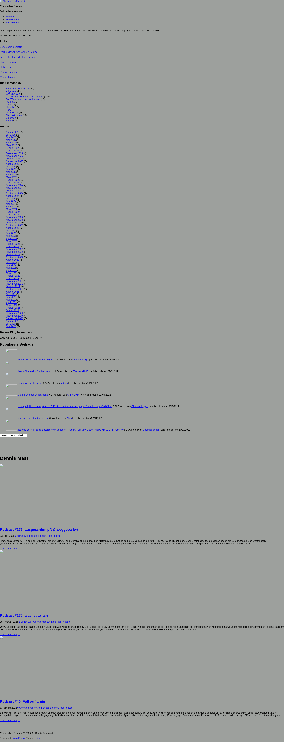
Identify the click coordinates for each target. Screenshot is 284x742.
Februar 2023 (13, 244)
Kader (9, 110)
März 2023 (11, 241)
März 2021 (11, 305)
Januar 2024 (12, 214)
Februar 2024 (13, 212)
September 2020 (14, 318)
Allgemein (11, 91)
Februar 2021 (13, 308)
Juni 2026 (11, 137)
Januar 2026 (12, 150)
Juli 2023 (11, 230)
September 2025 (14, 161)
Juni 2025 (11, 169)
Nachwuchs (12, 112)
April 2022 (11, 270)
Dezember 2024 (14, 185)
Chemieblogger (8, 77)
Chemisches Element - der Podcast (42, 536)
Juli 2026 (11, 134)
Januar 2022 (12, 278)
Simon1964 (73, 394)
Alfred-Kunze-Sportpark (18, 88)
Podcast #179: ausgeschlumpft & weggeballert (39, 530)
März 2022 (11, 273)
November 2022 (14, 252)
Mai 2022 (11, 268)
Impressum (12, 22)
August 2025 (12, 164)
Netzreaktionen (14, 115)
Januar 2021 (12, 310)
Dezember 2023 (14, 217)
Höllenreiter (6, 67)
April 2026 (11, 142)
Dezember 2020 (14, 313)
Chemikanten (13, 94)
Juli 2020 (11, 323)
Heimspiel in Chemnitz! (30, 383)
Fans (8, 104)
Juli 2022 (11, 262)
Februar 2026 (13, 148)
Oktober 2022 (13, 254)
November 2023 (14, 220)
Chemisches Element (11, 6)
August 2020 (12, 321)
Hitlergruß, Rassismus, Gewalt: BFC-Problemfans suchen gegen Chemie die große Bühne (65, 406)
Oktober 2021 (13, 286)
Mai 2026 (11, 140)
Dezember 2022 (14, 249)
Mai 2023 (11, 236)
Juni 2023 (11, 233)
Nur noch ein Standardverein (33, 418)
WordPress (19, 738)
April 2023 (11, 238)
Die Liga (10, 102)
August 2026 (12, 132)
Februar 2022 (13, 276)
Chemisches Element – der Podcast (24, 96)
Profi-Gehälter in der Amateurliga (35, 359)
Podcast (10, 16)
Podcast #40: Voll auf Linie (22, 701)
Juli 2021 (11, 294)
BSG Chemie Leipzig (11, 47)
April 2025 (11, 174)
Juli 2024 (11, 198)
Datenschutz (13, 19)
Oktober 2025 (13, 158)
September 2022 (14, 257)
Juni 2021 (11, 297)
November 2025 (14, 156)
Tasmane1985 (80, 371)
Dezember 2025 (14, 153)
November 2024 (14, 188)
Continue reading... (10, 548)
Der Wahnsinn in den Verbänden (23, 99)
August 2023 (12, 228)
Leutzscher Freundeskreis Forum (17, 57)
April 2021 (11, 302)
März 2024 (11, 209)
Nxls (69, 418)
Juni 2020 (11, 326)
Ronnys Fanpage (9, 72)
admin (64, 383)
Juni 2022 (11, 265)
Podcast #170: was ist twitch (24, 615)
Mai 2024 (11, 204)
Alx (38, 738)
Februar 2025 (13, 180)
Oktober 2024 (13, 190)
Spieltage (11, 118)
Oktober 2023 (13, 222)
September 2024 (14, 193)
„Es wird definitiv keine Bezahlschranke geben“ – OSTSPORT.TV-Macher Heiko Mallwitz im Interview (71, 430)
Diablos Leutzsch (9, 62)
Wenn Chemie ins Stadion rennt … (36, 371)
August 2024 (12, 196)
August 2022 (12, 260)
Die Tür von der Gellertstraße (33, 394)
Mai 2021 (11, 300)
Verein (9, 120)
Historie (10, 107)
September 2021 (14, 289)
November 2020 (14, 315)
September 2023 (14, 225)
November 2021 (14, 284)
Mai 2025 (11, 172)
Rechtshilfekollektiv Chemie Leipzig (19, 52)
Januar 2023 (12, 246)
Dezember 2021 (14, 281)
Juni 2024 (11, 201)
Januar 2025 (12, 182)
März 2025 (11, 177)
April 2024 (11, 206)
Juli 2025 (11, 166)
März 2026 (11, 145)
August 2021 (12, 292)
